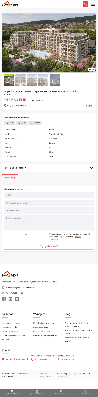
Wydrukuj (10, 177)
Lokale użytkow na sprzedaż (14, 335)
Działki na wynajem (41, 331)
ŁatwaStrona (61, 376)
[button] (92, 43)
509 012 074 (68, 359)
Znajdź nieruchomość (12, 394)
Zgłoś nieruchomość (37, 394)
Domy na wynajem (41, 327)
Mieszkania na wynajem (43, 323)
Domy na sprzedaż (10, 327)
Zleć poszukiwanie (61, 394)
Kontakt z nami (86, 394)
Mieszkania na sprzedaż (12, 323)
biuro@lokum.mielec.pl (16, 359)
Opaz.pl (71, 373)
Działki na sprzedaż (10, 331)
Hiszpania (6, 339)
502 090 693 (40, 359)
